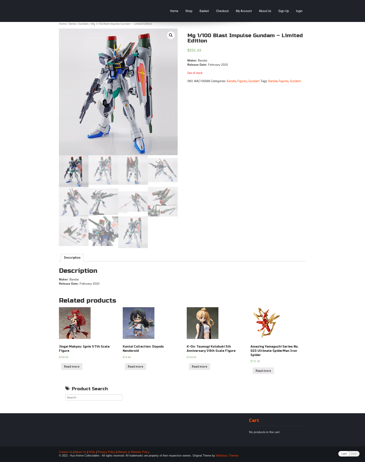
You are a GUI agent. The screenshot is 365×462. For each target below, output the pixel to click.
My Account (244, 11)
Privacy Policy (107, 452)
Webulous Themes (227, 455)
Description (72, 257)
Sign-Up (283, 11)
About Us (265, 11)
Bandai (231, 81)
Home (174, 11)
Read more (71, 366)
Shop (188, 11)
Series (72, 23)
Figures (242, 81)
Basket (204, 11)
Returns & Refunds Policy (134, 452)
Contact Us (66, 452)
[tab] (72, 258)
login (299, 11)
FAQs (92, 452)
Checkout (222, 11)
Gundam (83, 23)
